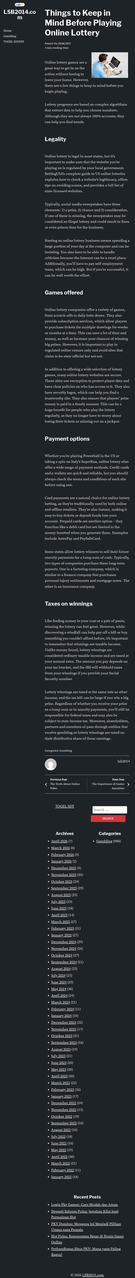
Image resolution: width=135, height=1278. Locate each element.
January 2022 (61, 1177)
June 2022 (59, 1143)
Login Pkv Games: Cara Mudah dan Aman (84, 1204)
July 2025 (58, 902)
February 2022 (62, 1170)
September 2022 (64, 1123)
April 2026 (59, 841)
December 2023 (63, 1022)
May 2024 (58, 989)
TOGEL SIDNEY (13, 42)
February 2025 (62, 928)
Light (18, 4)
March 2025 (60, 922)
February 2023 (62, 1089)
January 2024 (61, 1016)
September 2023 (64, 1042)
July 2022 (58, 1136)
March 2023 (60, 1083)
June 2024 (59, 982)
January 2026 (61, 861)
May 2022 (58, 1150)
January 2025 (61, 935)
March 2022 (60, 1163)
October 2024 (61, 955)
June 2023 (59, 1063)
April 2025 (59, 915)
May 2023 (58, 1069)
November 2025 (63, 875)
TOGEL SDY (64, 806)
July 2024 (58, 975)
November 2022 (63, 1110)
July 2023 (58, 1056)
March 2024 (60, 1002)
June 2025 (59, 908)
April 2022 (59, 1157)
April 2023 (59, 1076)
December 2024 (63, 942)
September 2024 (64, 962)
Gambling (9, 36)
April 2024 (59, 995)
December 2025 (63, 868)
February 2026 (62, 854)
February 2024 (62, 1009)
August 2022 (61, 1130)
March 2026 (60, 848)
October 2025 (61, 881)
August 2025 (61, 895)
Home (7, 31)
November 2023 (63, 1029)
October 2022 (61, 1116)
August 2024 (61, 969)
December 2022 (63, 1103)
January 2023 (61, 1096)
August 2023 (61, 1049)
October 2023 (61, 1036)
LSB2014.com (20, 15)
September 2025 (64, 888)
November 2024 (63, 948)
